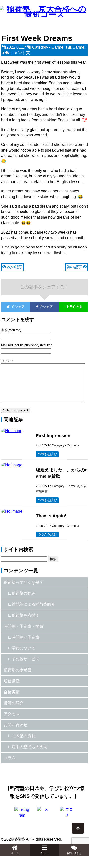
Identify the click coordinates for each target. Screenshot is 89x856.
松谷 (84, 486)
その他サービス (25, 659)
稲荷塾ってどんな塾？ (23, 582)
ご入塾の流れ (23, 736)
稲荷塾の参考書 (17, 670)
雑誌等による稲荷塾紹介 (33, 604)
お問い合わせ (15, 725)
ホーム (15, 853)
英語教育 (42, 491)
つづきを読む (47, 454)
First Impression (53, 435)
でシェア (13, 307)
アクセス (12, 714)
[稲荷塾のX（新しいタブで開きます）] (44, 814)
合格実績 (12, 692)
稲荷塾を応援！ (25, 615)
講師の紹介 (13, 703)
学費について (23, 648)
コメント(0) (20, 53)
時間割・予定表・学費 (23, 626)
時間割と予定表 (25, 637)
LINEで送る (73, 307)
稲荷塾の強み (23, 593)
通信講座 (12, 681)
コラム (10, 758)
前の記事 (74, 267)
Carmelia (59, 47)
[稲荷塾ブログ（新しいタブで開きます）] (67, 814)
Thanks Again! (51, 516)
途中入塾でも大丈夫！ (31, 747)
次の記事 (14, 267)
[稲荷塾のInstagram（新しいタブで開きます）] (21, 814)
